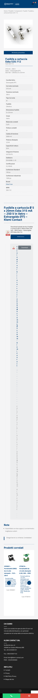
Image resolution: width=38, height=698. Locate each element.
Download (24, 247)
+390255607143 (11, 654)
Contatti (7, 670)
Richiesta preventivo (18, 52)
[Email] (29, 695)
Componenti (18, 11)
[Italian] (35, 2)
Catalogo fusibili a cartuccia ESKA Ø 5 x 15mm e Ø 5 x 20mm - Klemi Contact (17, 306)
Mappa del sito (9, 679)
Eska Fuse (9, 184)
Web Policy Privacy (10, 676)
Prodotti (11, 11)
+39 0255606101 (11, 650)
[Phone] (11, 695)
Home (5, 11)
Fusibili (25, 11)
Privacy (7, 673)
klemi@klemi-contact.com (16, 657)
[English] (34, 2)
